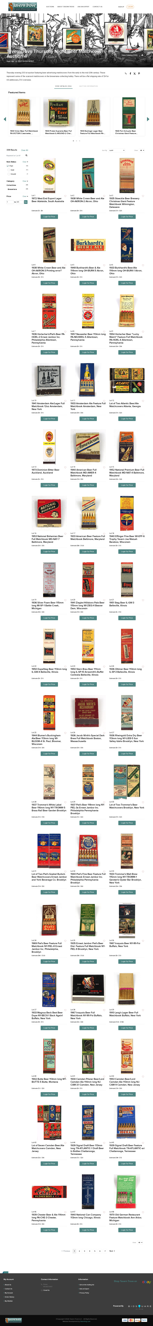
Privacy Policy (84, 1293)
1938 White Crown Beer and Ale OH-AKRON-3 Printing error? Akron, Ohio (48, 270)
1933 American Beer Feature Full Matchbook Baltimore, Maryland (88, 538)
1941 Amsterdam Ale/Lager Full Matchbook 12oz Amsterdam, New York (48, 406)
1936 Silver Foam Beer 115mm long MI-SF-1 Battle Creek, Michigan (48, 605)
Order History (9, 1297)
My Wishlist (9, 1301)
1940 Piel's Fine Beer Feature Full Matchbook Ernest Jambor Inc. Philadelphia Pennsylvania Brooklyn (88, 878)
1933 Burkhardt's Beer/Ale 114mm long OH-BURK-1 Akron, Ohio (125, 270)
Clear (25, 162)
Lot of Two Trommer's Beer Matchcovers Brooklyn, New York (126, 806)
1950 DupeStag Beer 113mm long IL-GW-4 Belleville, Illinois (49, 670)
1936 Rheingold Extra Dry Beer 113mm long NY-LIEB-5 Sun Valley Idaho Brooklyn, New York (126, 738)
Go (26, 202)
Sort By (104, 150)
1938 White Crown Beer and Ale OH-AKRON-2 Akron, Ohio (87, 200)
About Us (8, 1285)
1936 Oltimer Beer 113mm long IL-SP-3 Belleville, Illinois (125, 670)
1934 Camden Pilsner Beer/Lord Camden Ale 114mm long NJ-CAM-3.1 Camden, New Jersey (87, 1082)
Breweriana (12, 189)
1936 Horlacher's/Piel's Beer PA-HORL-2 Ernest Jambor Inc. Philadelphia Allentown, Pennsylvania (48, 338)
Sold (19, 170)
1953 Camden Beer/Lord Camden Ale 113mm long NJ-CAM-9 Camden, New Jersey (124, 1082)
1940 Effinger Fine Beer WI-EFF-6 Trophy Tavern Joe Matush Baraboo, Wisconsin (127, 539)
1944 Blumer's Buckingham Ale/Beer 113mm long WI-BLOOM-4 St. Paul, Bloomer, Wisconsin (46, 740)
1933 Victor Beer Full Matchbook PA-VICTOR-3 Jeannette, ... (24, 132)
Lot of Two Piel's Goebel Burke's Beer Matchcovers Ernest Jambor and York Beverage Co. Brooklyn (49, 877)
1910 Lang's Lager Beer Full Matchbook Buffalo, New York (125, 1014)
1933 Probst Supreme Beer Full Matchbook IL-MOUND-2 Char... (58, 132)
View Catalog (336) (129, 55)
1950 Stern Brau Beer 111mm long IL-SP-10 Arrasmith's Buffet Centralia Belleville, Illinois (87, 672)
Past (19, 166)
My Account (9, 1293)
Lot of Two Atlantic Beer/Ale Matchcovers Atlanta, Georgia (125, 405)
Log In (130, 7)
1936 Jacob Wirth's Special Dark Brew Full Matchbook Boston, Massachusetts (88, 738)
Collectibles (11, 185)
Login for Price (49, 217)
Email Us (46, 1290)
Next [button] (148, 119)
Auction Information (88, 86)
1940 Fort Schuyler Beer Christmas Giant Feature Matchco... (125, 132)
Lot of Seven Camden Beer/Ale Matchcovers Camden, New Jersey (48, 1148)
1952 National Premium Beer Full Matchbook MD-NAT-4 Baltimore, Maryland (126, 472)
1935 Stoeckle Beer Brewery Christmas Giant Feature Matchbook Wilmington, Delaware (124, 203)
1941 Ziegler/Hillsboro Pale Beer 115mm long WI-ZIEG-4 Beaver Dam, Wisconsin (87, 605)
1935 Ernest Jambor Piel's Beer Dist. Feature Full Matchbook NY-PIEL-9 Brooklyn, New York (88, 946)
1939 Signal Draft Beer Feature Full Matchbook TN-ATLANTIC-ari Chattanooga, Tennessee (127, 1148)
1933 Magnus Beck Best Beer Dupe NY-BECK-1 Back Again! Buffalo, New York (47, 1015)
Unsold (19, 174)
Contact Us (97, 7)
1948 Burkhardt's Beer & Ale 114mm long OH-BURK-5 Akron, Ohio (87, 270)
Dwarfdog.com (85, 1321)
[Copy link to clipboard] (125, 73)
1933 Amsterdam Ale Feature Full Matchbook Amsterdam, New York (88, 406)
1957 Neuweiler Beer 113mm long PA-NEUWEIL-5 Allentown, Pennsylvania (88, 337)
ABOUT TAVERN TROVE (66, 7)
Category (10, 181)
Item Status (11, 162)
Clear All (24, 150)
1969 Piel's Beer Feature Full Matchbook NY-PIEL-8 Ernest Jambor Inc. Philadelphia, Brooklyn (47, 947)
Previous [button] (4, 119)
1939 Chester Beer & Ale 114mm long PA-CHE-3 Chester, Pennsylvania (49, 1217)
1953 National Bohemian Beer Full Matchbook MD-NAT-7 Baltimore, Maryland (47, 539)
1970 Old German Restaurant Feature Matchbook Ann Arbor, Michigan (125, 1217)
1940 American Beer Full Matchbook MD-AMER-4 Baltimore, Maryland (84, 472)
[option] (24, 116)
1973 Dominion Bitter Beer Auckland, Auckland (45, 471)
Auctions (50, 7)
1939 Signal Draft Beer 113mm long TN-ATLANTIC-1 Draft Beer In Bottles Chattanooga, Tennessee (87, 1150)
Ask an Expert (84, 1289)
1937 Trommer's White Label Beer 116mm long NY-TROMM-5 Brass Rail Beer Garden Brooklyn (49, 807)
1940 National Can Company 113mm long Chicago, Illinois (86, 1216)
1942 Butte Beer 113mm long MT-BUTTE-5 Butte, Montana (49, 1080)
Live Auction (17, 47)
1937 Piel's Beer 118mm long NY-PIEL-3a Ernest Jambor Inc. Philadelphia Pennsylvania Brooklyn (88, 809)
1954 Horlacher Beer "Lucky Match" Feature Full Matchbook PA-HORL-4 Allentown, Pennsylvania (126, 338)
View (136, 150)
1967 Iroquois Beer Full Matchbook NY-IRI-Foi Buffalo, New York (86, 1015)
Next (111, 1251)
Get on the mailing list (86, 1285)
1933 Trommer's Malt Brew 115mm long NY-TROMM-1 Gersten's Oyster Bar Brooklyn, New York (125, 878)
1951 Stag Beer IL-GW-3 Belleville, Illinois (121, 604)
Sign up (121, 7)
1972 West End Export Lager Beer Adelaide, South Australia (48, 200)
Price (9, 196)
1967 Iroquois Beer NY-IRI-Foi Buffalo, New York (124, 945)
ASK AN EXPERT (83, 7)
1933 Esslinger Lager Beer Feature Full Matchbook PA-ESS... (92, 132)
